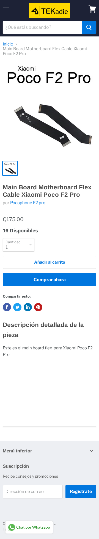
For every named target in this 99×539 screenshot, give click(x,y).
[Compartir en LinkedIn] (28, 307)
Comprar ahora (50, 279)
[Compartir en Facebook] (7, 307)
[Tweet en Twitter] (17, 307)
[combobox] (42, 27)
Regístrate (81, 491)
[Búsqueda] (89, 27)
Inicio (8, 44)
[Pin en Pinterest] (38, 307)
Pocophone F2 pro (27, 202)
